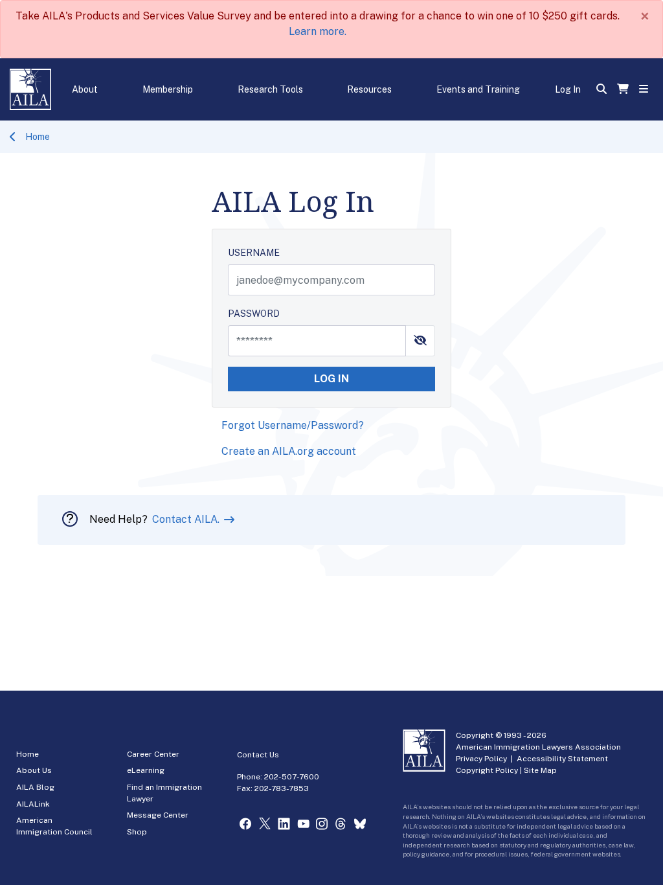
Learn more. (317, 31)
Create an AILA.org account (288, 451)
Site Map (540, 770)
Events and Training (478, 89)
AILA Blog (35, 787)
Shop (137, 831)
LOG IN (331, 379)
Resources (369, 89)
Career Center (153, 754)
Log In (568, 89)
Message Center (157, 815)
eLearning (145, 770)
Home (37, 137)
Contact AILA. (187, 519)
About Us (34, 770)
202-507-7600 (291, 776)
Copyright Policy (487, 770)
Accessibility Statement (562, 758)
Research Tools (270, 89)
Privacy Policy (481, 758)
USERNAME (254, 252)
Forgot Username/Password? (292, 425)
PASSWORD (254, 313)
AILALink (33, 804)
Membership (167, 89)
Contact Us (258, 754)
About (85, 89)
